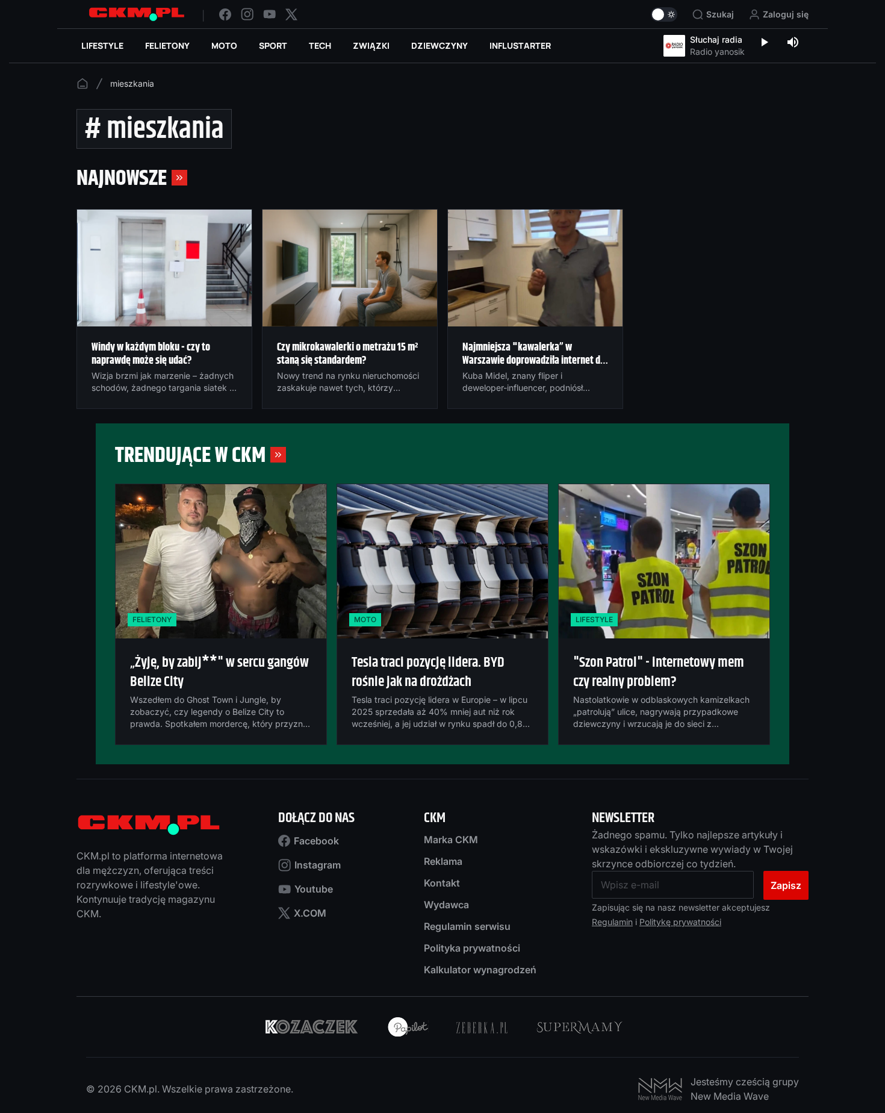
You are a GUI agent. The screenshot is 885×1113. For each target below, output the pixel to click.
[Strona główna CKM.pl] (136, 14)
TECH (320, 45)
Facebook (316, 841)
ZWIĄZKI (371, 45)
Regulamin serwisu (467, 926)
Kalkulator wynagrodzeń (480, 970)
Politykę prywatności (680, 922)
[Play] (764, 43)
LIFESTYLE (102, 45)
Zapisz (786, 885)
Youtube (313, 889)
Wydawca (446, 905)
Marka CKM (451, 840)
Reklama (443, 861)
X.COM (310, 913)
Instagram (317, 865)
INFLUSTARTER (520, 45)
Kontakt (442, 883)
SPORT (273, 45)
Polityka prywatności (472, 948)
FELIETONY (167, 45)
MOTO (224, 45)
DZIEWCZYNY (439, 45)
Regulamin (612, 922)
